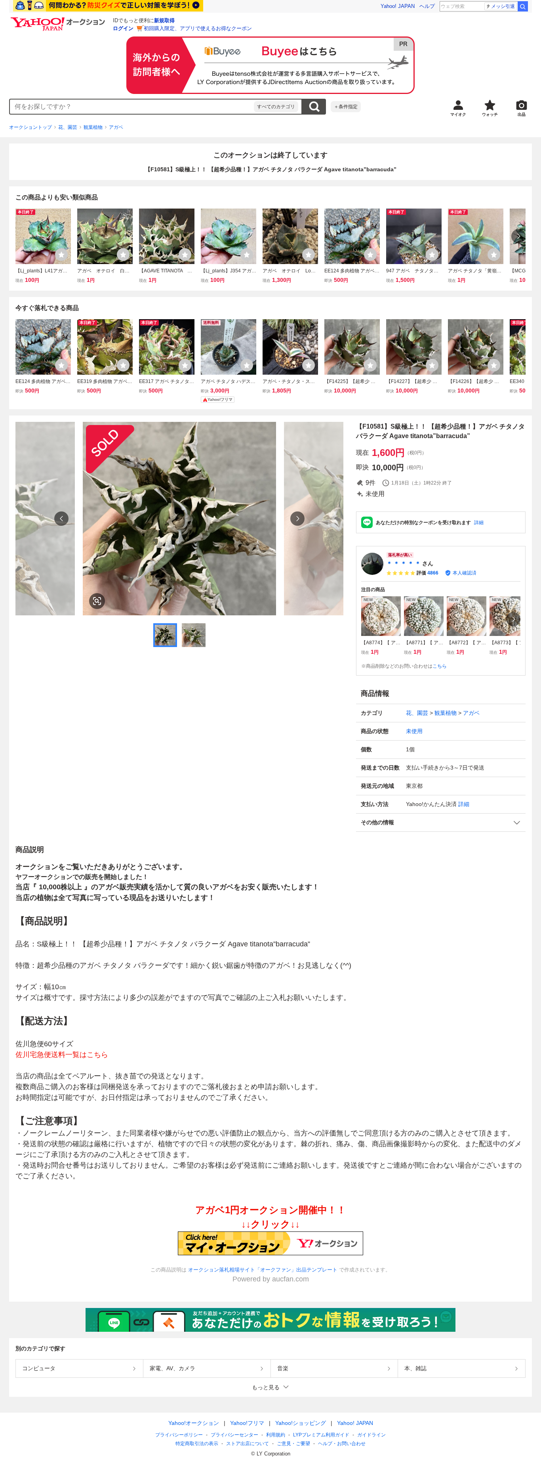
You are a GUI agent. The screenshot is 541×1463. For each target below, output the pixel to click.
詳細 (479, 522)
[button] (441, 822)
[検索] (523, 6)
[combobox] (132, 107)
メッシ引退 (503, 6)
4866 (432, 573)
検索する (314, 107)
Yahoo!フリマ (247, 1423)
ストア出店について (247, 1443)
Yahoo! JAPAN (398, 6)
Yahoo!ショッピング (300, 1423)
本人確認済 (464, 573)
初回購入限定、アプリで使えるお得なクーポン (198, 28)
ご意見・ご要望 (293, 1443)
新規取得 (164, 20)
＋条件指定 (346, 106)
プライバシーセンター (234, 1435)
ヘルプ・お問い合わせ (342, 1443)
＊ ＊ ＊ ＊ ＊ (404, 563)
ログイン (123, 28)
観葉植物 (93, 127)
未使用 (414, 731)
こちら (439, 666)
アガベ (116, 127)
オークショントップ (30, 127)
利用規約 (275, 1435)
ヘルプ (427, 6)
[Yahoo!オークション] (59, 19)
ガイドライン (371, 1435)
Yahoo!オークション (193, 1423)
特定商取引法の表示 (196, 1443)
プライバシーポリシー (179, 1435)
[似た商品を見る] (97, 601)
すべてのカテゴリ (276, 106)
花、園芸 (67, 127)
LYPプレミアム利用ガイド (321, 1435)
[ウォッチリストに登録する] (61, 254)
